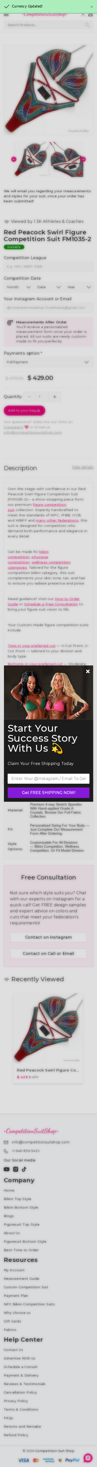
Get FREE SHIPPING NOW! (48, 792)
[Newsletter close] (88, 672)
